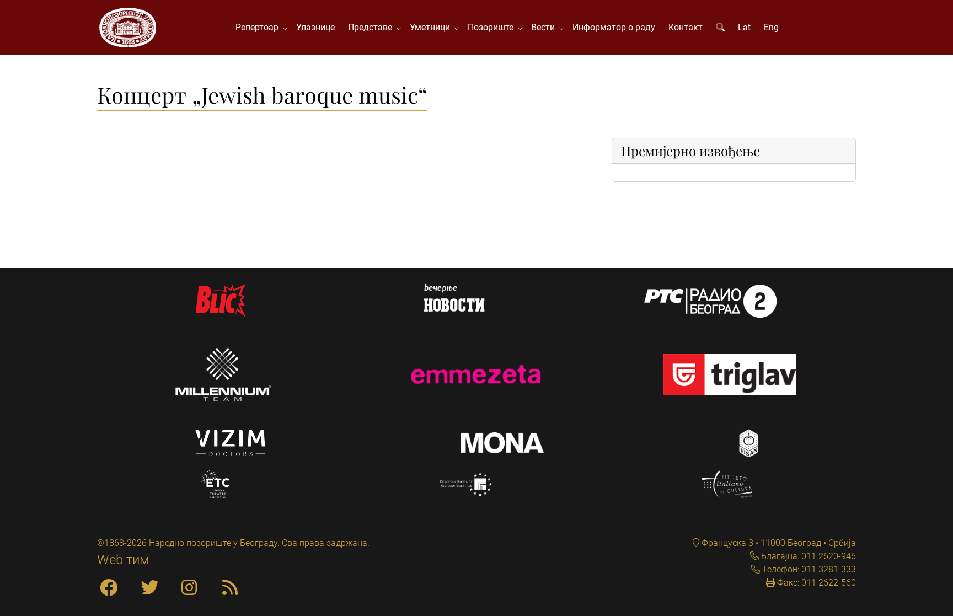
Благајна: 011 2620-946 (807, 556)
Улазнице (315, 27)
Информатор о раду (613, 27)
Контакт (685, 27)
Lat (744, 27)
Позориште (493, 27)
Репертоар (259, 27)
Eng (771, 27)
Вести (545, 27)
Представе (372, 27)
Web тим (123, 559)
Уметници (432, 27)
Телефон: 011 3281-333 (808, 569)
